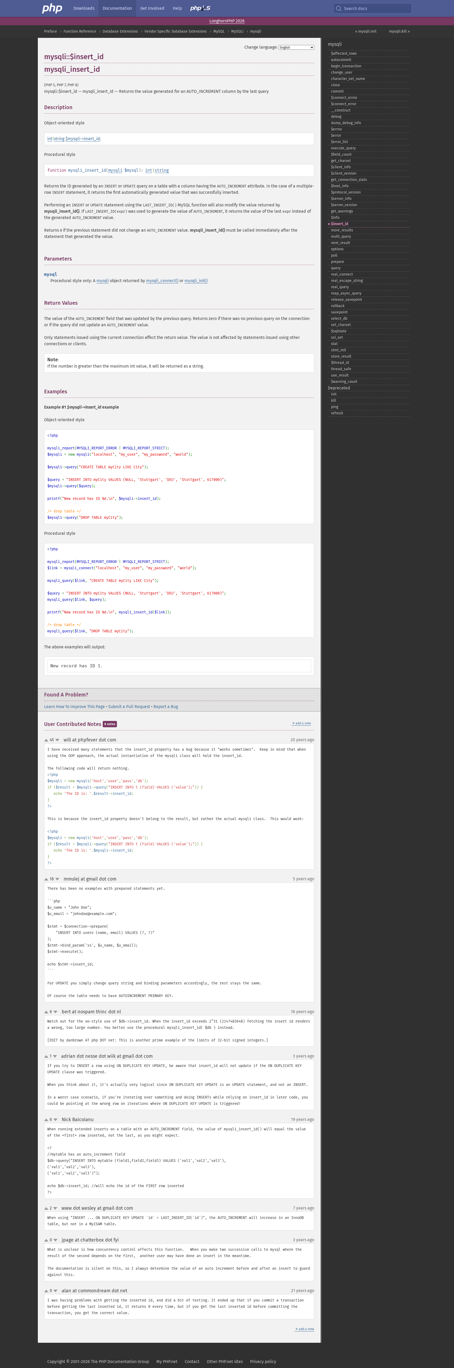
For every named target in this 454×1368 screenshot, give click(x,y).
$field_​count (341, 154)
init (334, 394)
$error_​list (339, 142)
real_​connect (342, 274)
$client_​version (343, 173)
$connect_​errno (344, 97)
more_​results (342, 230)
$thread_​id (340, 362)
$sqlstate (339, 331)
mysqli (255, 31)
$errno (336, 129)
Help (177, 8)
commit (337, 91)
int (49, 138)
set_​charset (341, 325)
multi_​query (341, 236)
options (337, 249)
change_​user (341, 72)
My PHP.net (166, 1361)
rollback (337, 306)
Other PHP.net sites (225, 1361)
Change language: (261, 47)
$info (335, 217)
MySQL (219, 31)
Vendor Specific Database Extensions (176, 31)
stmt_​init (338, 350)
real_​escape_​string (347, 280)
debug (336, 116)
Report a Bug (165, 706)
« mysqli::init (365, 31)
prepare (337, 262)
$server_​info (341, 198)
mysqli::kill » (399, 31)
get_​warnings (342, 211)
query (335, 268)
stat (334, 344)
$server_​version (344, 205)
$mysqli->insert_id (82, 138)
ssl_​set (337, 337)
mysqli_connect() (162, 280)
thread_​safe (341, 369)
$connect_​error (343, 104)
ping (334, 407)
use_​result (340, 375)
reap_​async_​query (346, 293)
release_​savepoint (346, 299)
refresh (337, 413)
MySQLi (237, 31)
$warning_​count (344, 381)
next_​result (340, 243)
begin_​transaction (346, 66)
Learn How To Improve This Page (74, 706)
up (47, 740)
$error (336, 135)
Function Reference (80, 31)
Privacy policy (263, 1361)
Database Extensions (120, 31)
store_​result (341, 356)
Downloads (84, 8)
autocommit (341, 60)
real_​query (340, 287)
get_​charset (341, 161)
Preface (50, 31)
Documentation (117, 8)
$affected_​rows (344, 53)
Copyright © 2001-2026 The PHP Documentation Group (98, 1361)
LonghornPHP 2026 (227, 20)
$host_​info (340, 186)
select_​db (339, 318)
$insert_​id (339, 224)
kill (333, 400)
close (335, 85)
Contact (192, 1361)
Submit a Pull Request (129, 706)
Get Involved (152, 8)
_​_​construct (340, 110)
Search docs (355, 8)
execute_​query (343, 148)
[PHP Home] (52, 8)
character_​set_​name (348, 79)
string (59, 138)
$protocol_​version (346, 192)
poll (334, 255)
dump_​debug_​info (346, 123)
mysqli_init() (196, 280)
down (57, 740)
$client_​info (341, 167)
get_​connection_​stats (349, 179)
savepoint (339, 312)
